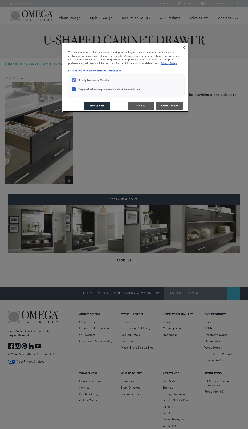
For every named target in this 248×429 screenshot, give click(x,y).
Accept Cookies (169, 105)
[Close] (183, 47)
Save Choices (97, 105)
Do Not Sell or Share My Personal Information (94, 70)
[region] (125, 77)
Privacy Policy (169, 63)
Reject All (141, 105)
